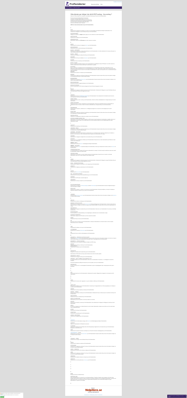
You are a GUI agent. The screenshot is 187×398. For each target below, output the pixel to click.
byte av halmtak (78, 171)
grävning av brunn (83, 79)
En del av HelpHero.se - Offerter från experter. (73, 7)
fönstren (113, 146)
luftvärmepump (82, 230)
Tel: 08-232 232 (99, 394)
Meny (101, 4)
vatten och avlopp (87, 204)
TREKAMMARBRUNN (74, 332)
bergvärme (86, 57)
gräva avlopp (78, 238)
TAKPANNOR (73, 319)
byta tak (89, 320)
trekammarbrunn (84, 333)
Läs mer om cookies (2, 395)
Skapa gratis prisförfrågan (95, 4)
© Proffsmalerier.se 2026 (93, 394)
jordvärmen (114, 195)
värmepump (86, 359)
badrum (87, 45)
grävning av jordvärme (79, 195)
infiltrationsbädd (93, 185)
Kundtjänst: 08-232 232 (117, 1)
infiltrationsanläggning (84, 185)
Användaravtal (86, 394)
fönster (80, 146)
